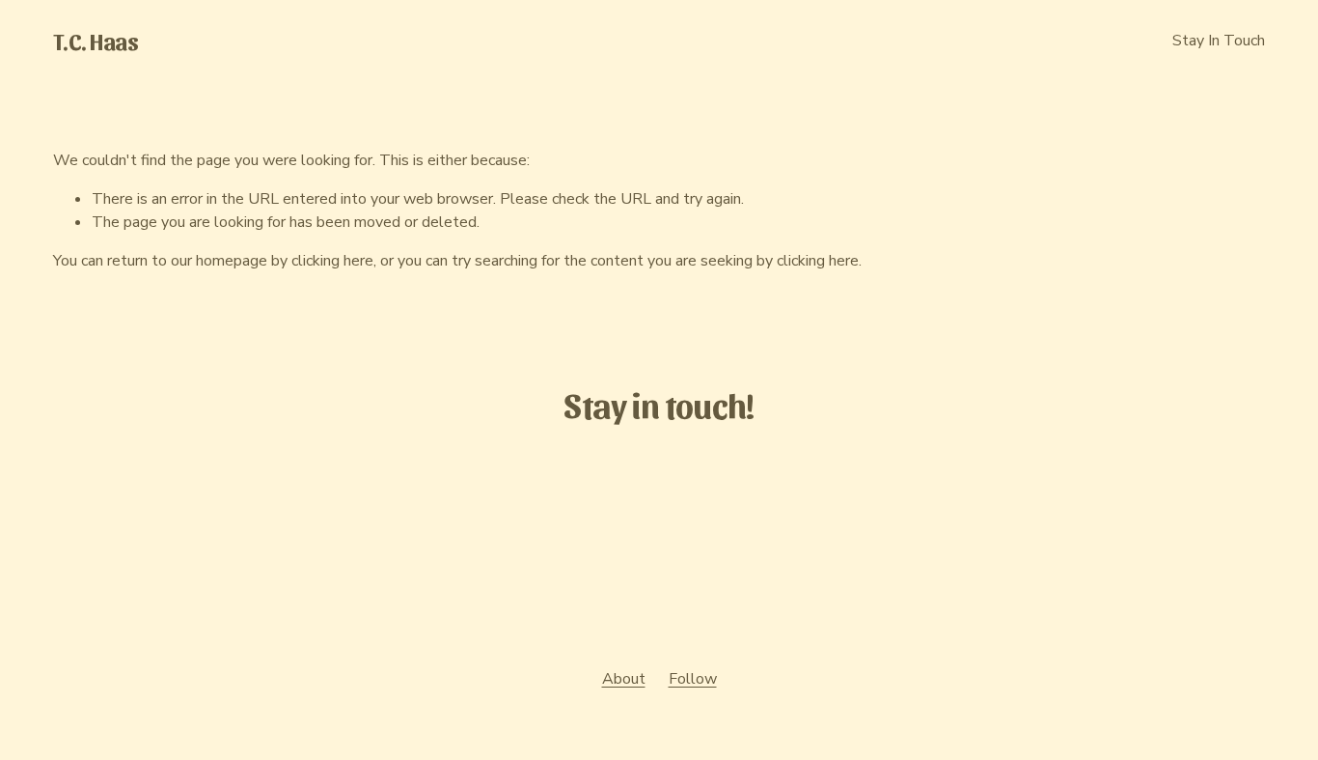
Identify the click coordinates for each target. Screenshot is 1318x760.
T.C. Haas (96, 40)
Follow (693, 679)
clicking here (332, 260)
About (623, 679)
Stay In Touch (1218, 40)
